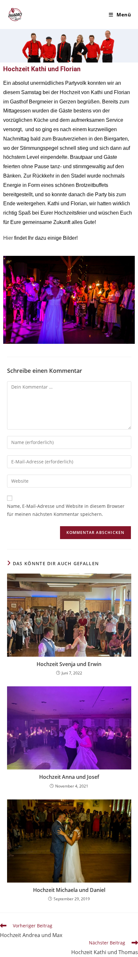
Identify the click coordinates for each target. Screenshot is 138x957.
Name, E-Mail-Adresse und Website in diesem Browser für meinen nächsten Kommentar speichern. (66, 510)
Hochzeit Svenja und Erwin (69, 664)
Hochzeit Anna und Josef (69, 776)
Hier (8, 238)
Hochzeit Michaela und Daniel (69, 890)
